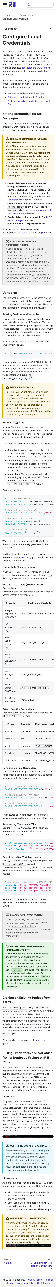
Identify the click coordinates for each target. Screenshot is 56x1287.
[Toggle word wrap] (44, 353)
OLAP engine (43, 67)
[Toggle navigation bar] (4, 4)
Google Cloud (22, 220)
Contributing (43, 1283)
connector (27, 67)
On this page (11, 28)
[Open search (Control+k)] (40, 5)
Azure (10, 220)
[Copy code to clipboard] (49, 353)
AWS (48, 217)
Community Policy (25, 1283)
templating (26, 557)
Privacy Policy (34, 1279)
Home (5, 15)
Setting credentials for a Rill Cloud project (28, 97)
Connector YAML (15, 199)
